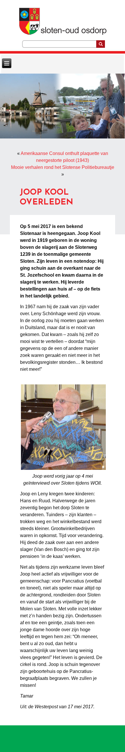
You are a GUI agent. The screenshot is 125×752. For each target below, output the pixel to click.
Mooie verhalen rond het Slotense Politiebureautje (62, 167)
